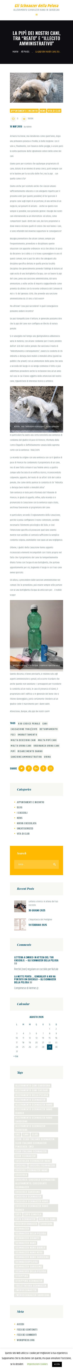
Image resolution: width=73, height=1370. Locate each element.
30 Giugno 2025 (37, 910)
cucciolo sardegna (27, 1192)
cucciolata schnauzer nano (33, 1161)
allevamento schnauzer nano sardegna (33, 1119)
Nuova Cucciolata (26, 823)
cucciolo (21, 1175)
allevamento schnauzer (30, 1099)
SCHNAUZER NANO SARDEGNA (32, 1257)
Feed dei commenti (27, 1334)
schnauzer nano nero (29, 1252)
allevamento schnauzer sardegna (30, 1127)
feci (13, 735)
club (35, 1134)
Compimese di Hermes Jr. (26, 988)
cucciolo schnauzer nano (31, 1201)
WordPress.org (26, 1340)
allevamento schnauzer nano (33, 1104)
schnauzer (22, 1228)
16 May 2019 (16, 126)
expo (18, 1214)
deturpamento (49, 729)
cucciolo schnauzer (28, 1196)
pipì (13, 751)
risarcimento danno (30, 751)
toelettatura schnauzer (30, 1285)
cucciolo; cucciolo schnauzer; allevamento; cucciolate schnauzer (35, 1183)
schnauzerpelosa (26, 1262)
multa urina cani (21, 746)
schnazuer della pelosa (30, 1271)
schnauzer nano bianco (30, 1247)
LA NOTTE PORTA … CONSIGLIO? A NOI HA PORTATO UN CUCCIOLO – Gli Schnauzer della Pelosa (35, 979)
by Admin (28, 127)
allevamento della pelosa (31, 1095)
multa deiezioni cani (23, 740)
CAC (17, 1134)
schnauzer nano (25, 1243)
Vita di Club (54, 110)
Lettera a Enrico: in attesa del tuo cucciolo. (43, 903)
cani (44, 724)
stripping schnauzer (29, 1281)
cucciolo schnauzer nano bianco (31, 1207)
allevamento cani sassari (31, 1090)
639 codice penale (29, 724)
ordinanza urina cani (46, 746)
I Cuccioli (22, 812)
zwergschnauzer (26, 1290)
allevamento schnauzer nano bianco (33, 1111)
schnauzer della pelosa (30, 1233)
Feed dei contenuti (27, 1329)
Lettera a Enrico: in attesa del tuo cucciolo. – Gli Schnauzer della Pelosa (36, 958)
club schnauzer (25, 1156)
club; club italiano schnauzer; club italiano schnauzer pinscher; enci (35, 1142)
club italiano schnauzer (31, 1151)
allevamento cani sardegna (32, 1085)
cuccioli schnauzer (42, 1165)
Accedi (20, 1324)
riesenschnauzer (26, 1224)
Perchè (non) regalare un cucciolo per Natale (36, 969)
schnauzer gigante (27, 1238)
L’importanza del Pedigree (40, 920)
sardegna (46, 1224)
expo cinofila (32, 1214)
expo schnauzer (25, 1219)
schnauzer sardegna (28, 1266)
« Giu (15, 1056)
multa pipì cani (47, 740)
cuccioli (20, 1165)
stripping (21, 1276)
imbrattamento (27, 735)
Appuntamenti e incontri (24, 110)
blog (19, 807)
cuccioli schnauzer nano (31, 1170)
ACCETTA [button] (57, 1364)
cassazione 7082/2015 (24, 729)
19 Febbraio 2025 (38, 925)
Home (15, 52)
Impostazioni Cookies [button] (37, 1364)
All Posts (25, 51)
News (43, 110)
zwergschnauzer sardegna (32, 1295)
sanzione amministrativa (26, 757)
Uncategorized (25, 828)
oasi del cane (47, 1219)
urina (47, 757)
